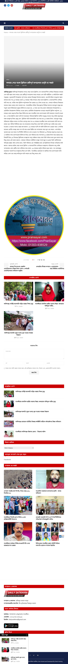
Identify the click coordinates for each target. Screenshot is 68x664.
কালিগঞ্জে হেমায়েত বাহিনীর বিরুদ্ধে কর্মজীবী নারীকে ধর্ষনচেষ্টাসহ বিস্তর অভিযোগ (38, 421)
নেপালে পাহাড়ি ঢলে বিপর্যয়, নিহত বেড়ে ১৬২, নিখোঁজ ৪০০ (17, 492)
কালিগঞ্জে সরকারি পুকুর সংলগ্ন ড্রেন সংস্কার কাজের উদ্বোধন (32, 411)
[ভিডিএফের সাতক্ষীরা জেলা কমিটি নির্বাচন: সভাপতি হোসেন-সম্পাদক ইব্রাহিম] (50, 531)
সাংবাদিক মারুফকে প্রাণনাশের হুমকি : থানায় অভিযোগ (48, 492)
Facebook (7, 460)
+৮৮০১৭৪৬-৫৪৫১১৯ (16, 617)
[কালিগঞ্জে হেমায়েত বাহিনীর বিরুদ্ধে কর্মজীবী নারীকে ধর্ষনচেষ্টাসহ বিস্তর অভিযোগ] (9, 424)
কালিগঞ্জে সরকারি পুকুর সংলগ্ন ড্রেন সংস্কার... (18, 658)
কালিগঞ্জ (7, 79)
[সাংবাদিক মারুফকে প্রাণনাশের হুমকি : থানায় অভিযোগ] (50, 479)
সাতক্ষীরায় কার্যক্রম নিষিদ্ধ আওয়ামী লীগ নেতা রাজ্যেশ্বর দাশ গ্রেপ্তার (17, 544)
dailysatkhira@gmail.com (17, 619)
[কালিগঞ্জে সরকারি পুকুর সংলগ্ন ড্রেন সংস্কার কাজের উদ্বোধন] (18, 320)
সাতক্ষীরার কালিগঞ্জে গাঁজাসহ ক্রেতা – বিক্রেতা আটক (30, 432)
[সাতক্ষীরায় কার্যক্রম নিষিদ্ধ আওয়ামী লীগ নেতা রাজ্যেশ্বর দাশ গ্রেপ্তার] (18, 531)
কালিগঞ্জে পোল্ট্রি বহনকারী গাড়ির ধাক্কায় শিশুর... (18, 639)
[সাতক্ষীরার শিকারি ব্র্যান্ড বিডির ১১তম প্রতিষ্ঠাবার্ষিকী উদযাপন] (18, 505)
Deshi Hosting (58, 661)
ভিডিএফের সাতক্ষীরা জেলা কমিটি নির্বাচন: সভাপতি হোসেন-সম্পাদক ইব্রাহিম (48, 544)
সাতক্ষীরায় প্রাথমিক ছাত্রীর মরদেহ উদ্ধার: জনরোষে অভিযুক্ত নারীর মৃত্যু (36, 401)
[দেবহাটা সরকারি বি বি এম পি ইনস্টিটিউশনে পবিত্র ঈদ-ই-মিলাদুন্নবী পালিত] (50, 505)
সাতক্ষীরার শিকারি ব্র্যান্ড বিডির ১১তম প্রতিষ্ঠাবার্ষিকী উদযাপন (35, 28)
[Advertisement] (34, 15)
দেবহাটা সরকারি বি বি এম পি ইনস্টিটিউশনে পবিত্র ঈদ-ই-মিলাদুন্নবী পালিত (48, 518)
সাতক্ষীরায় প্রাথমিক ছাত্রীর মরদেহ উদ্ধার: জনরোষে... (18, 648)
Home (6, 32)
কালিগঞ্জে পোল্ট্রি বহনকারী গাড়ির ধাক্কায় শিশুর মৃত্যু (18, 304)
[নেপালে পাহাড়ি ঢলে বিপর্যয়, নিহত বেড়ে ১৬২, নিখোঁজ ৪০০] (18, 479)
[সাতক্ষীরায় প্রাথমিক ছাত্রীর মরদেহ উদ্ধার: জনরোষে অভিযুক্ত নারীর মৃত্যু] (49, 291)
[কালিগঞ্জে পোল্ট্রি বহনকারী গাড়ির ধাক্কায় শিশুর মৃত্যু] (18, 291)
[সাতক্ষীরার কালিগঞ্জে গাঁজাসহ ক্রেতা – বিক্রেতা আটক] (9, 434)
